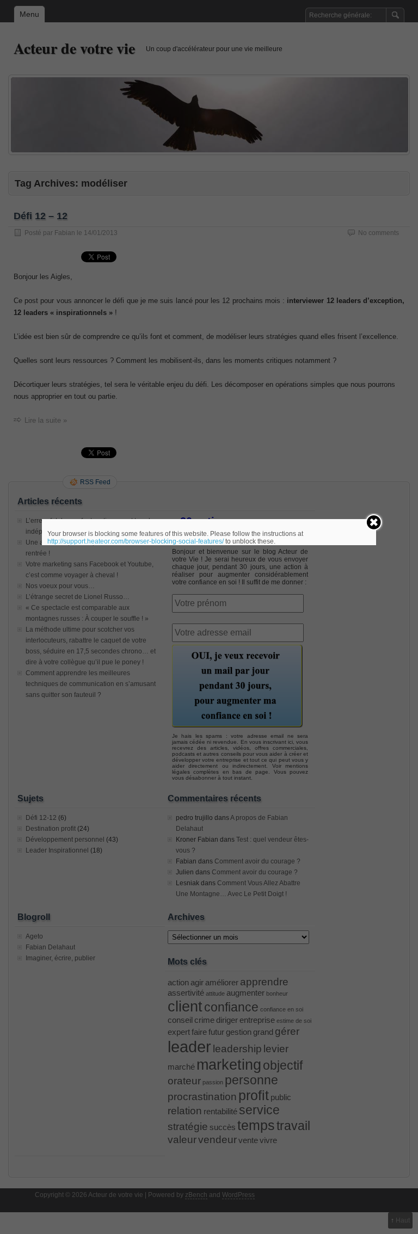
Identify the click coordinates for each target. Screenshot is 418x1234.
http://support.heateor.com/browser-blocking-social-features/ (135, 541)
